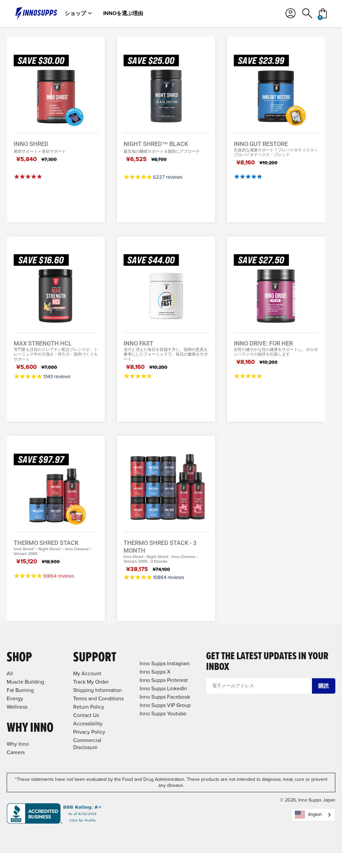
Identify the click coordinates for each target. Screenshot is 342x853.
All (10, 673)
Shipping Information (97, 690)
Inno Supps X (155, 672)
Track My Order (91, 682)
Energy (15, 698)
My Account (87, 673)
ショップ (75, 13)
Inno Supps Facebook (165, 697)
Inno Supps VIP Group (165, 705)
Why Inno (18, 744)
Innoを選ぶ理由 (123, 13)
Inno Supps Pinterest (164, 680)
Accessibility (88, 723)
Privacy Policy (89, 732)
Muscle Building (25, 682)
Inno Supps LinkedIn (163, 688)
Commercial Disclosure (87, 743)
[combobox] (313, 814)
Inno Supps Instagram (165, 663)
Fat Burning (20, 690)
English (315, 814)
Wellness (17, 707)
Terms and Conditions (98, 698)
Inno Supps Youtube (163, 713)
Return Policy (88, 707)
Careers (16, 752)
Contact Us (86, 715)
